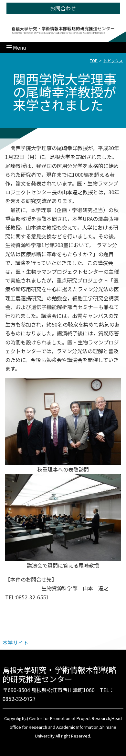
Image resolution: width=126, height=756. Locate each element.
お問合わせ (63, 8)
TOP (94, 60)
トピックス (113, 60)
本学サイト (15, 642)
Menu (19, 47)
